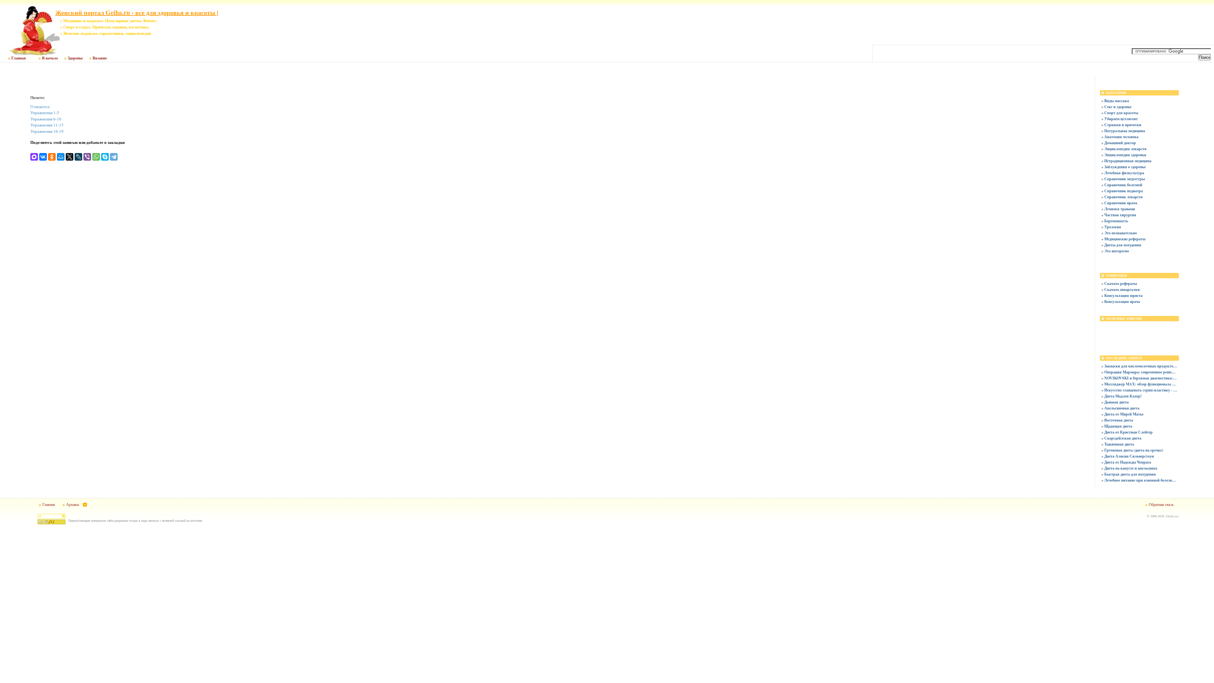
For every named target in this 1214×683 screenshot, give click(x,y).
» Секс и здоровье (1116, 106)
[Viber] (87, 157)
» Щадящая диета (1116, 426)
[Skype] (105, 157)
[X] (69, 157)
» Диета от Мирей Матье (1122, 414)
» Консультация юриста (1122, 295)
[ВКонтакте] (43, 157)
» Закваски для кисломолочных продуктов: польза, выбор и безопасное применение (1139, 366)
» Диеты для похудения (1121, 245)
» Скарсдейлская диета (1121, 438)
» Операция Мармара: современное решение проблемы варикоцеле (1139, 372)
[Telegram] (114, 157)
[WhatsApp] (96, 157)
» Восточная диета (1117, 420)
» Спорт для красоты (1119, 112)
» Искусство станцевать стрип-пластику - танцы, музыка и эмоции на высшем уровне (1139, 390)
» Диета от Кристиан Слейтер (1127, 432)
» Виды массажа (1115, 100)
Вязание (100, 58)
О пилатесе (40, 106)
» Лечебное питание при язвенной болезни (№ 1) (1139, 480)
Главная (18, 58)
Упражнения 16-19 (47, 131)
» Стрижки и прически (1121, 124)
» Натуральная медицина (1123, 130)
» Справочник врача (1119, 203)
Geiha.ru (1172, 516)
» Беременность (1114, 221)
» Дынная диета (1115, 402)
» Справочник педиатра (1122, 191)
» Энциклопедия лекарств (1123, 148)
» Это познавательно (1119, 233)
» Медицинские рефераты (1123, 239)
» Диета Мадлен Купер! (1121, 396)
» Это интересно (1115, 251)
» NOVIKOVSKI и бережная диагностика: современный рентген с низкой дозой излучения (1139, 378)
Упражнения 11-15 (47, 125)
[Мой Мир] (60, 157)
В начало (50, 58)
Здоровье (75, 58)
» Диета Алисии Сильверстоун (1127, 456)
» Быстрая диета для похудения (1128, 474)
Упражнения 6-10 (45, 119)
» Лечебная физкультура (1122, 172)
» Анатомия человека (1119, 136)
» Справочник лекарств (1122, 197)
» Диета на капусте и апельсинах (1129, 468)
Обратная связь (1161, 504)
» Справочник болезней (1121, 185)
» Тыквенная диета (1117, 444)
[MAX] (34, 157)
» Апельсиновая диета (1120, 408)
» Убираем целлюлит (1119, 118)
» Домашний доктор (1118, 142)
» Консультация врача (1120, 301)
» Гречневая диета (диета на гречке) (1132, 450)
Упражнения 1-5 (44, 112)
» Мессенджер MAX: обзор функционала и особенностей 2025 (1139, 384)
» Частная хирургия (1118, 215)
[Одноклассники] (52, 157)
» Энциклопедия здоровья (1123, 154)
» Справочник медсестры (1123, 179)
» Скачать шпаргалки (1120, 289)
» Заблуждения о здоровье (1123, 166)
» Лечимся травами (1118, 209)
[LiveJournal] (78, 157)
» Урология (1111, 227)
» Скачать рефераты (1119, 283)
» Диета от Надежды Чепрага (1126, 462)
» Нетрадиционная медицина (1126, 160)
